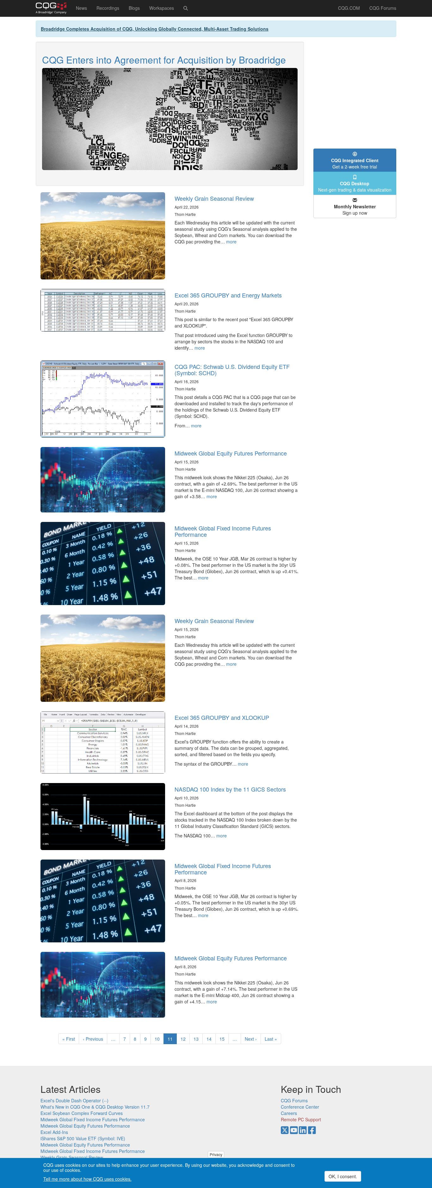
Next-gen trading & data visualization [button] (355, 186)
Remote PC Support (301, 1119)
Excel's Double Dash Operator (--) (74, 1100)
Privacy (216, 1154)
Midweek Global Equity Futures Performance (231, 453)
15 (224, 1039)
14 (211, 1039)
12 (185, 1039)
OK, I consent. (343, 1176)
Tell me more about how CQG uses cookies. (87, 1179)
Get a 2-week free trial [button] (355, 163)
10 (159, 1039)
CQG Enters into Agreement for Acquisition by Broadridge (164, 59)
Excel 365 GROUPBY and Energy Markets (228, 295)
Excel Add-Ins (54, 1132)
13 (198, 1039)
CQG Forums (382, 8)
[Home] (53, 8)
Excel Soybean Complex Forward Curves (81, 1113)
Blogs (134, 8)
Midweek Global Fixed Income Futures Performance (223, 531)
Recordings (107, 8)
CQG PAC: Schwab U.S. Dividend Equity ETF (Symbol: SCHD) (232, 369)
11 (172, 1040)
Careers (289, 1113)
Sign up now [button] (355, 209)
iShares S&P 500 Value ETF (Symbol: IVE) (82, 1138)
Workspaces (161, 8)
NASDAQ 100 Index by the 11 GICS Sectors (230, 789)
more (231, 241)
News (81, 8)
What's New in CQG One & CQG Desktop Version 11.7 (95, 1107)
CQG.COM (349, 8)
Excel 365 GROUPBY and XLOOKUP (222, 717)
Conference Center (300, 1107)
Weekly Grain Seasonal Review (214, 198)
